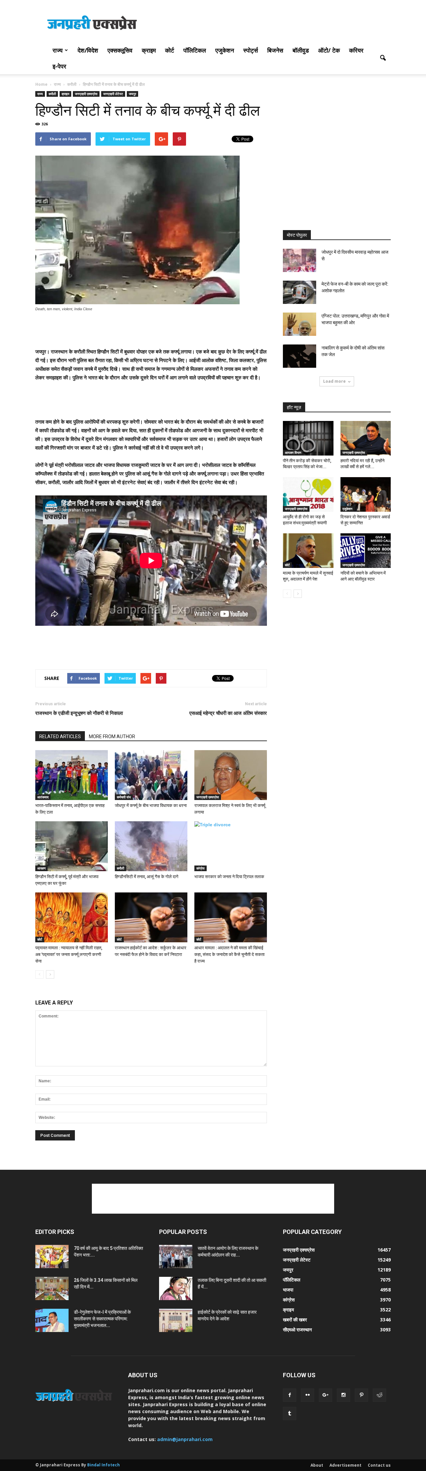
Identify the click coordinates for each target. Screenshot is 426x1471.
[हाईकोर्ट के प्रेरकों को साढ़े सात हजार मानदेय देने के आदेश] (175, 1320)
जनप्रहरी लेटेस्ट (113, 93)
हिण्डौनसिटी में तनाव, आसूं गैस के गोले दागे (146, 876)
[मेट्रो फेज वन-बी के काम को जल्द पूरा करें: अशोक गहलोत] (299, 292)
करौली (52, 93)
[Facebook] (289, 1395)
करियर (356, 50)
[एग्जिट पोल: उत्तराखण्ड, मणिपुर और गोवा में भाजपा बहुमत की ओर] (299, 324)
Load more (334, 381)
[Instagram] (343, 1395)
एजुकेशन (224, 50)
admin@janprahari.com (185, 1439)
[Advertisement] (269, 24)
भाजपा (288, 1289)
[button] (383, 58)
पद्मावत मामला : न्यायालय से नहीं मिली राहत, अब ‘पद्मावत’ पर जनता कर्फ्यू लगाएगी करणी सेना (68, 954)
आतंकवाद (43, 797)
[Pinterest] (361, 1395)
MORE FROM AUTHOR (112, 736)
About (317, 1465)
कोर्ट (169, 50)
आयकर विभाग (293, 452)
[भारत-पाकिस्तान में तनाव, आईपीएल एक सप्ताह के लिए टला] (71, 775)
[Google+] (325, 1395)
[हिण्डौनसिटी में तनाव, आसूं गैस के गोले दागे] (151, 846)
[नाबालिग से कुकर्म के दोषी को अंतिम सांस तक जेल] (299, 356)
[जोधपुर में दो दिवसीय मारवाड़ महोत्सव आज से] (299, 260)
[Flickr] (307, 1395)
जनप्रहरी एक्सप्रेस (86, 93)
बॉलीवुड (301, 50)
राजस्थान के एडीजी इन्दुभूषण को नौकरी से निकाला (79, 713)
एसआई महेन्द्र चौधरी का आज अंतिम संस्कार (228, 713)
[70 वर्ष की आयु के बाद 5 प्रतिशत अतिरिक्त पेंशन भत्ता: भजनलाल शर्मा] (52, 1256)
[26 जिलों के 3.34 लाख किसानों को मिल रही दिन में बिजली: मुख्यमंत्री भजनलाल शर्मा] (52, 1288)
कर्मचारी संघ (124, 797)
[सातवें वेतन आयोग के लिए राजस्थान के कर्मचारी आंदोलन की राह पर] (175, 1256)
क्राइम (149, 50)
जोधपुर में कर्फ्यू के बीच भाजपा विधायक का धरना (151, 805)
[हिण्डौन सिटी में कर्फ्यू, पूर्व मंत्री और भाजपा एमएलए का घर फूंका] (71, 846)
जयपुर (132, 93)
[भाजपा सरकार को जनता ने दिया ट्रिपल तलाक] (230, 846)
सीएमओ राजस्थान (297, 1329)
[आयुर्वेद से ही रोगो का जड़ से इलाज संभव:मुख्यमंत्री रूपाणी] (308, 494)
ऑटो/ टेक (329, 50)
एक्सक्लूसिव (119, 50)
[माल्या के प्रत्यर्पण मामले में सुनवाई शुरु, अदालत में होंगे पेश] (308, 550)
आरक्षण (41, 868)
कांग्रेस (200, 868)
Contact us (379, 1465)
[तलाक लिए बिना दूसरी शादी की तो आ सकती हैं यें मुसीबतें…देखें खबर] (175, 1288)
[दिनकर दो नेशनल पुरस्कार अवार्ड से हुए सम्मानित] (365, 494)
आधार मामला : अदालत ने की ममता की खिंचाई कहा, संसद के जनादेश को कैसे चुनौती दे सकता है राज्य (229, 954)
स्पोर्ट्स (250, 50)
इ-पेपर (59, 66)
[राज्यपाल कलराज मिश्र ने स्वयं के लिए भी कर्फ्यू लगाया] (230, 775)
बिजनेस (275, 50)
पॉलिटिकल (194, 50)
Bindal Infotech (103, 1465)
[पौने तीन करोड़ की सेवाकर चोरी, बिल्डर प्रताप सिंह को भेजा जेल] (308, 438)
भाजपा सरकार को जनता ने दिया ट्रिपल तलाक (229, 876)
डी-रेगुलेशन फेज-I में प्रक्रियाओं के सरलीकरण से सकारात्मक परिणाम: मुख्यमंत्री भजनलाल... (102, 1318)
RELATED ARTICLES (60, 736)
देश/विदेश (88, 50)
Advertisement (345, 1465)
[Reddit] (379, 1395)
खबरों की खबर (295, 1319)
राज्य (58, 50)
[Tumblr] (289, 1413)
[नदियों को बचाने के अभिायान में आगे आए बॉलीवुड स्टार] (365, 550)
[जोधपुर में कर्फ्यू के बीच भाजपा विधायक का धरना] (151, 775)
